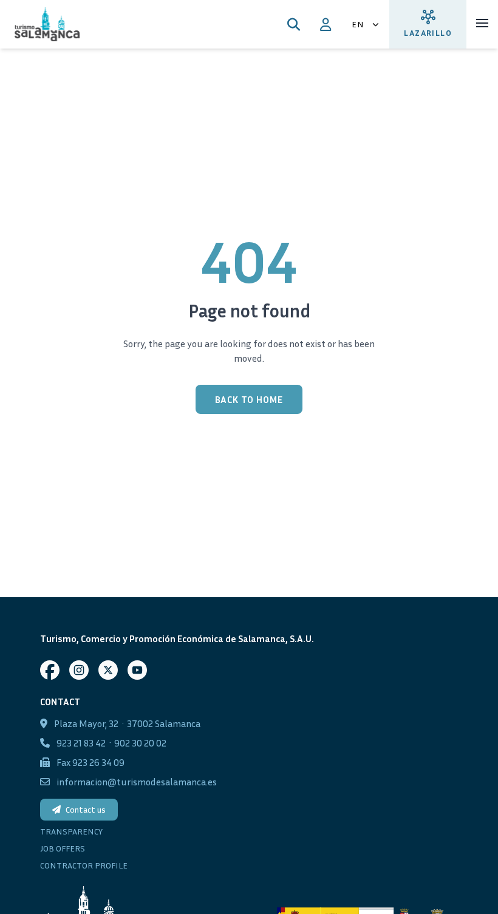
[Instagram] (79, 670)
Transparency (71, 831)
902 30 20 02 (140, 743)
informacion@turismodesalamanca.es (136, 782)
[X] (108, 670)
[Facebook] (50, 670)
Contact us (86, 809)
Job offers (62, 848)
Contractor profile (84, 865)
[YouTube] (137, 670)
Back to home (249, 399)
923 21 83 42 (81, 743)
